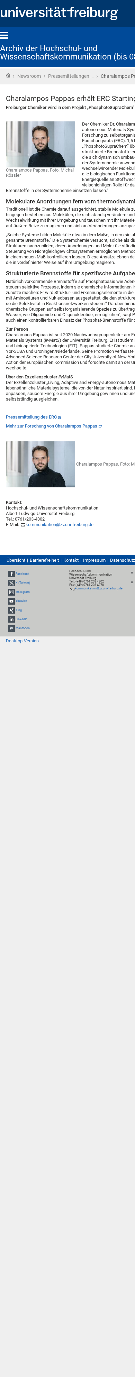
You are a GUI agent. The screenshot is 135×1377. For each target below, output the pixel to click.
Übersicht (16, 560)
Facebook (22, 574)
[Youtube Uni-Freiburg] (11, 601)
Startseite (8, 75)
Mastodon (23, 628)
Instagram (23, 592)
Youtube (21, 601)
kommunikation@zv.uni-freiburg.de (59, 524)
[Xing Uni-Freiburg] (11, 610)
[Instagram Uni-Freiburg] (11, 592)
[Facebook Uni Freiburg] (11, 574)
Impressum (94, 560)
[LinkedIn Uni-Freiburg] (11, 619)
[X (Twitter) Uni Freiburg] (11, 583)
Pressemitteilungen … (70, 76)
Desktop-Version (22, 640)
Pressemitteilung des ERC (31, 417)
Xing (19, 610)
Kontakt (71, 560)
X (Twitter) (23, 583)
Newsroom (29, 76)
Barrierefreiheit (44, 560)
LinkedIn (21, 619)
